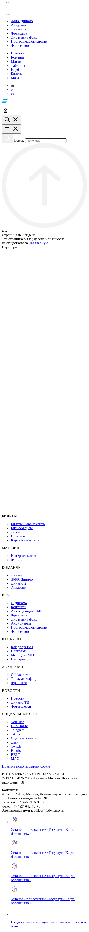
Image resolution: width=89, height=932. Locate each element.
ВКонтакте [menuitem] (19, 726)
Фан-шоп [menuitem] (18, 560)
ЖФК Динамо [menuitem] (22, 579)
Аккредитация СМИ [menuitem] (27, 611)
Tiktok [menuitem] (15, 734)
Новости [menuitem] (17, 698)
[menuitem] (49, 21)
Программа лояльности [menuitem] (29, 627)
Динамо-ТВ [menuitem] (20, 702)
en (12, 89)
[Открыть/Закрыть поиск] (11, 119)
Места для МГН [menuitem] (23, 655)
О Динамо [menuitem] (19, 603)
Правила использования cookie (26, 766)
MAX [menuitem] (15, 759)
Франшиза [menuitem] (19, 615)
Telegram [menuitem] (17, 730)
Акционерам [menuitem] (21, 623)
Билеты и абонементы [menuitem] (28, 524)
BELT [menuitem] (15, 754)
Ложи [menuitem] (15, 532)
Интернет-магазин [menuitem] (25, 556)
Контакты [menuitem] (18, 607)
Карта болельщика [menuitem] (25, 540)
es (12, 94)
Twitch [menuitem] (16, 746)
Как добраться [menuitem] (22, 647)
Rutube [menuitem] (16, 750)
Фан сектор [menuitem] (20, 631)
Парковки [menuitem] (18, 536)
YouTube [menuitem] (17, 722)
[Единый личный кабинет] (5, 113)
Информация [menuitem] (21, 659)
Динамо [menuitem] (17, 575)
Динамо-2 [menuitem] (18, 583)
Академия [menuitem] (18, 587)
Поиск (19, 140)
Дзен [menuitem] (14, 742)
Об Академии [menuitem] (21, 675)
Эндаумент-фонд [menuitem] (24, 619)
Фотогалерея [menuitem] (21, 706)
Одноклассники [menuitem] (23, 738)
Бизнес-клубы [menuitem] (22, 528)
